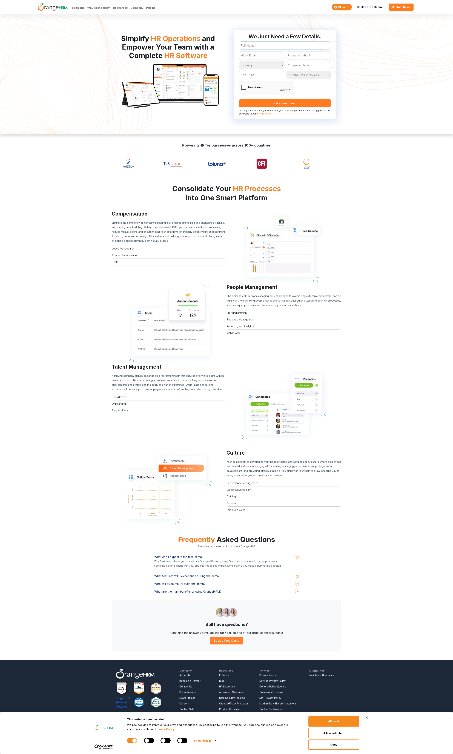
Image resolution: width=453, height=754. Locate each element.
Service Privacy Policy (272, 680)
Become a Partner (189, 680)
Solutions (78, 7)
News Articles (187, 697)
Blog (222, 680)
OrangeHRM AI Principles (233, 703)
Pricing (151, 7)
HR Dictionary (227, 686)
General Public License (272, 686)
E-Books (224, 675)
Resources (120, 7)
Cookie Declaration (270, 709)
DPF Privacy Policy (270, 697)
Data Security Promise (232, 697)
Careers (184, 703)
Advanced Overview (231, 692)
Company (137, 7)
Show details (202, 740)
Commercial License (271, 692)
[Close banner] (367, 717)
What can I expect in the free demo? (178, 557)
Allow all (333, 721)
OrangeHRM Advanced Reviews (121, 702)
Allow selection (333, 733)
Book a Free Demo (369, 7)
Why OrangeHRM (98, 7)
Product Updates (229, 709)
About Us (184, 675)
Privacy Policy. (263, 113)
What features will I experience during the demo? (187, 576)
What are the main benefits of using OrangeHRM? (188, 591)
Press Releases (188, 692)
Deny (333, 744)
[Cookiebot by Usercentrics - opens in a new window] (103, 747)
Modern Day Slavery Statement (277, 703)
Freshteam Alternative (321, 675)
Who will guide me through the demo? (179, 584)
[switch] (149, 740)
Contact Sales (401, 7)
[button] (283, 247)
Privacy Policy (267, 675)
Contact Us (185, 686)
